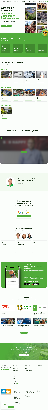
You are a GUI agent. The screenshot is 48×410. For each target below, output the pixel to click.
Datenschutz (38, 391)
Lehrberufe (14, 381)
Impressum (38, 390)
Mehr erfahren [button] (4, 404)
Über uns (14, 378)
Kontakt (14, 376)
